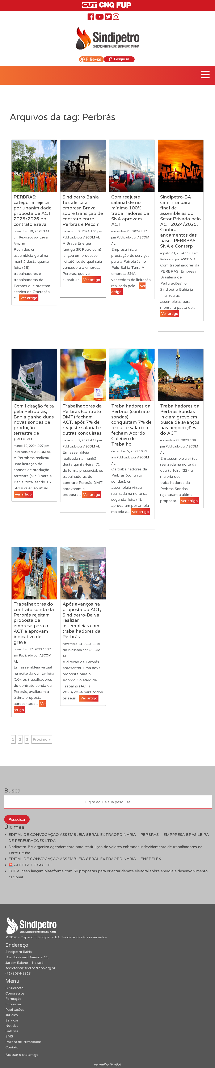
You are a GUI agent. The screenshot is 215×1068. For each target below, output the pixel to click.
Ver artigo (28, 298)
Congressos (15, 993)
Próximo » (42, 739)
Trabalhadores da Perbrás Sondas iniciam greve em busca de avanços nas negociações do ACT (179, 419)
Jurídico (11, 1015)
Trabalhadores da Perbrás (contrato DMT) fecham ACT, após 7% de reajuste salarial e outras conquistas (82, 419)
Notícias (11, 1026)
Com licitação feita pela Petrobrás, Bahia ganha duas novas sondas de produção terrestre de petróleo (34, 422)
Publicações (14, 1010)
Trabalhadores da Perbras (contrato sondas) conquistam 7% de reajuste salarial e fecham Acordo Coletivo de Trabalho (131, 425)
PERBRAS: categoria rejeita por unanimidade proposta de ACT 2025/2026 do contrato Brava (32, 210)
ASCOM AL (91, 237)
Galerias (11, 1031)
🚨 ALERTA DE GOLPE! (29, 865)
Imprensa (13, 1004)
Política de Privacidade (23, 1042)
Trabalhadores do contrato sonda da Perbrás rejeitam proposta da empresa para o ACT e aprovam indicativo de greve (34, 623)
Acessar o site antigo (21, 1055)
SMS (9, 1036)
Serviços (12, 1020)
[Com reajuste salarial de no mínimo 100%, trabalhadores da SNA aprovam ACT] (132, 166)
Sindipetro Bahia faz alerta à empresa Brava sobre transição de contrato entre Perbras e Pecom (83, 210)
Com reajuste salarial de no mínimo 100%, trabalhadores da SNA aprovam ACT (130, 210)
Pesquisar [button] (16, 819)
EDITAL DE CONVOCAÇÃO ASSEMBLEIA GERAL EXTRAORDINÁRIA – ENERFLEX (84, 858)
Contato (11, 1047)
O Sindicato (14, 988)
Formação (13, 999)
